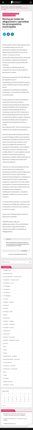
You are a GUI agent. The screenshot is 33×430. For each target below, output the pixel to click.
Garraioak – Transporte (9, 324)
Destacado (6, 305)
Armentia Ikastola (7, 273)
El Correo (19, 224)
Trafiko (5, 375)
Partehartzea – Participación (10, 369)
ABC (11, 222)
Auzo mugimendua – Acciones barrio (12, 276)
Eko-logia (5, 308)
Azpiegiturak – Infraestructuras (11, 279)
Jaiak (4, 346)
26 (12, 401)
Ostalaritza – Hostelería (9, 365)
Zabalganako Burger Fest (9, 423)
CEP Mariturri (6, 289)
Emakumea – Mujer (8, 311)
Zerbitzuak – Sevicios (8, 384)
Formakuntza (6, 318)
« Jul (3, 405)
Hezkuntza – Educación (9, 337)
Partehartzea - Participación (9, 15)
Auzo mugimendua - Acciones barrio (11, 13)
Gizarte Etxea (6, 330)
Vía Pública (6, 378)
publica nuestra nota (8, 224)
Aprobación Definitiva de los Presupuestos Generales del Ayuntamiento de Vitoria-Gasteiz (15, 122)
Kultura (5, 353)
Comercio (5, 299)
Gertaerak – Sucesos (8, 327)
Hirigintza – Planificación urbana (11, 340)
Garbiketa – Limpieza (8, 321)
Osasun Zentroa (7, 362)
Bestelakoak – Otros (8, 283)
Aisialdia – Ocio (7, 270)
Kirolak (5, 349)
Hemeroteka (6, 334)
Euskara (5, 314)
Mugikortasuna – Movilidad (10, 356)
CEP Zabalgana (7, 295)
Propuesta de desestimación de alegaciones (15, 105)
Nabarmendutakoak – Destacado (11, 359)
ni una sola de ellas (7, 95)
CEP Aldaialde (6, 286)
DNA (15, 222)
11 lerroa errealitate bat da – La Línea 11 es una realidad (15, 419)
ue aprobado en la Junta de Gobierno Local (14, 82)
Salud (4, 372)
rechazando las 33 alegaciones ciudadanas (15, 90)
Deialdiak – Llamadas (8, 302)
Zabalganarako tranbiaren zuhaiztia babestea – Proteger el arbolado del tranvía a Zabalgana (15, 414)
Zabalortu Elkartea (8, 381)
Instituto (5, 343)
